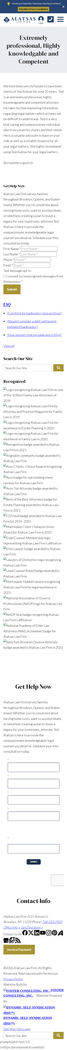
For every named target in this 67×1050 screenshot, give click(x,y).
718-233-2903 (52, 922)
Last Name (11, 254)
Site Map (9, 1029)
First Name (12, 249)
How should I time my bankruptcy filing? (34, 335)
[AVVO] (60, 934)
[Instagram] (49, 934)
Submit (12, 289)
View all (8, 346)
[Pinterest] (55, 934)
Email (8, 265)
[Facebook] (25, 934)
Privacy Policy (13, 979)
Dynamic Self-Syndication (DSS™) (27, 1020)
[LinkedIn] (37, 934)
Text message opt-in (17, 271)
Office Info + (11, 927)
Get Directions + (32, 927)
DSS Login (23, 1029)
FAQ (7, 304)
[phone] (50, 19)
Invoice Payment (19, 950)
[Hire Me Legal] (12, 942)
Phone (8, 260)
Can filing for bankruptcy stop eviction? (34, 313)
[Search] (58, 367)
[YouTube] (43, 934)
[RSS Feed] (18, 942)
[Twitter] (31, 934)
